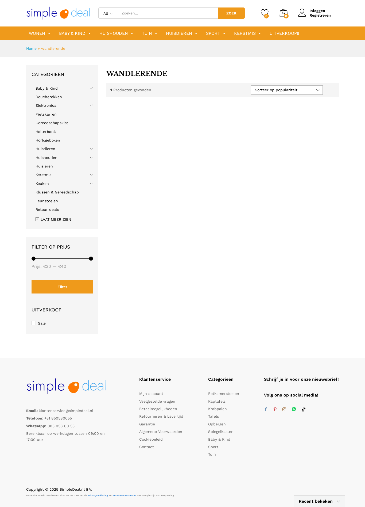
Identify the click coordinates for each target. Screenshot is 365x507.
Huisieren (44, 166)
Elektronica (46, 105)
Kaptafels (217, 401)
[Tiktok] (303, 409)
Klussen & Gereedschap (57, 192)
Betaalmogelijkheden (158, 409)
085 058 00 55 (61, 426)
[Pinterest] (274, 410)
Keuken (42, 183)
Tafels (213, 416)
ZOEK (231, 13)
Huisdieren (179, 33)
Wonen (37, 33)
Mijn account (151, 393)
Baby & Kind (72, 33)
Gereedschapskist (52, 123)
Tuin (147, 33)
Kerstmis (245, 33)
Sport (213, 33)
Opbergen (217, 424)
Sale (42, 323)
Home (31, 48)
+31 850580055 (58, 418)
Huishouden (113, 33)
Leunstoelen (47, 201)
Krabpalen (217, 409)
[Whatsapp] (294, 409)
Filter (62, 287)
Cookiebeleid (151, 439)
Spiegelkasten (221, 431)
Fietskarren (46, 114)
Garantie (147, 424)
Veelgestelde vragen (157, 401)
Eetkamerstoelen (223, 393)
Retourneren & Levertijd (161, 416)
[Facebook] (265, 410)
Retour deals (47, 209)
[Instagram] (284, 409)
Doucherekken (49, 97)
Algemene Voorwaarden (160, 431)
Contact (146, 447)
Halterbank (46, 131)
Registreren (320, 15)
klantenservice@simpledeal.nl (66, 411)
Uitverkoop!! (284, 33)
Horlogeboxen (48, 140)
